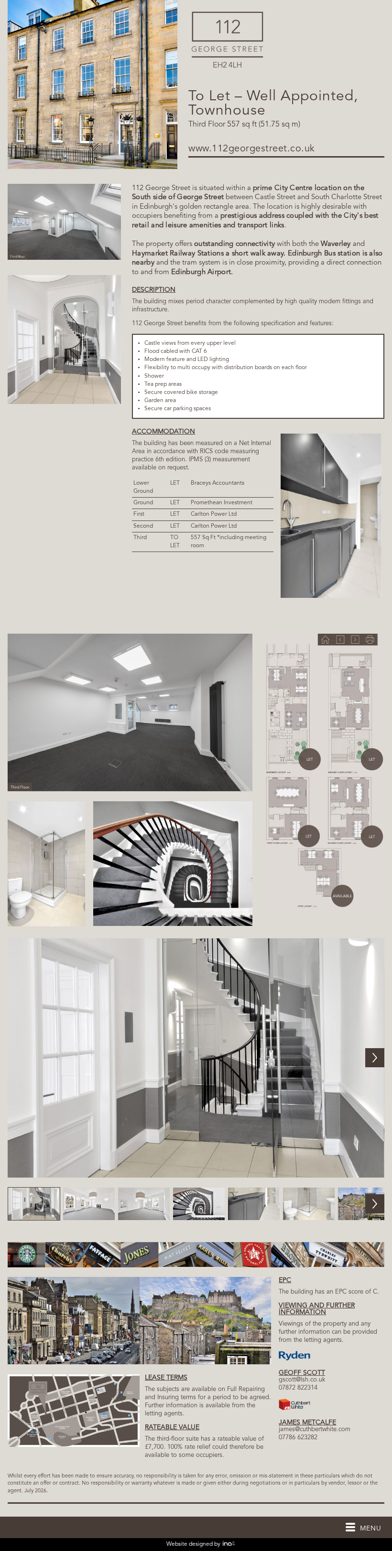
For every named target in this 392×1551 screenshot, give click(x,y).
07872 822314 (298, 1388)
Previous (17, 1057)
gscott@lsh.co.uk (302, 1380)
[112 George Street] (227, 66)
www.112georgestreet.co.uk (251, 149)
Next (374, 1057)
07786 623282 (298, 1437)
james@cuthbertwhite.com (314, 1429)
